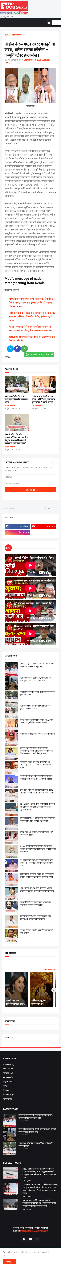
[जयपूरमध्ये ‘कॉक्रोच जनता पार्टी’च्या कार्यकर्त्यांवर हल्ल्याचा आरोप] (9, 1149)
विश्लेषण (6, 1090)
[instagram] (37, 1239)
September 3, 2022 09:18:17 (37, 60)
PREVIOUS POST (50, 508)
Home (7, 35)
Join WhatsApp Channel (41, 354)
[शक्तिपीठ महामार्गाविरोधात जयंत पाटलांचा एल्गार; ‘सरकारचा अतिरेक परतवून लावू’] (9, 1121)
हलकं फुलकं (7, 1099)
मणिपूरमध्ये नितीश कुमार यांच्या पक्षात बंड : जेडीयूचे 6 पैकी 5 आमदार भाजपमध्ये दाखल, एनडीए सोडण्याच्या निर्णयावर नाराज (31, 302)
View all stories (49, 969)
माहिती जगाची (8, 1082)
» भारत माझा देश (15, 35)
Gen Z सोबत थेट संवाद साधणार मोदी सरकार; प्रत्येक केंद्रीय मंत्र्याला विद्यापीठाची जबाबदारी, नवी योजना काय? (38, 849)
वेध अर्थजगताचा (9, 1095)
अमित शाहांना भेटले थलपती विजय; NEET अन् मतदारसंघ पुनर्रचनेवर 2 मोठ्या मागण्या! (43, 399)
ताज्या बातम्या (8, 1068)
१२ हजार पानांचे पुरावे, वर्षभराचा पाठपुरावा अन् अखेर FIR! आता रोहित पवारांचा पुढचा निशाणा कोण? (36, 863)
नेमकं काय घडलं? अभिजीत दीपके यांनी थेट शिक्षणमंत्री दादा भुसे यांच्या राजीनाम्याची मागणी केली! (36, 765)
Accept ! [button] (9, 1261)
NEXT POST (8, 508)
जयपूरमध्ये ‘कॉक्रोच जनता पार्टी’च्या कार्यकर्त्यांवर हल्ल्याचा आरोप (16, 399)
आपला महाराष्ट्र (9, 1064)
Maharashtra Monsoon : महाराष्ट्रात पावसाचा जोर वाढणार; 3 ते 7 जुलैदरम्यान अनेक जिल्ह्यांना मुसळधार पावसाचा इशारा (39, 1203)
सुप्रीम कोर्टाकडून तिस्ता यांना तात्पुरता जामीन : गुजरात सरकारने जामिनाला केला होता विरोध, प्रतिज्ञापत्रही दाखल (32, 316)
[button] (49, 22)
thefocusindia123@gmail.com (34, 1231)
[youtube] (30, 1239)
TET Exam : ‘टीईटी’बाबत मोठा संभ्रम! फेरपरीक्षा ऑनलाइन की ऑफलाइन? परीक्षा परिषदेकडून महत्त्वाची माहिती (37, 807)
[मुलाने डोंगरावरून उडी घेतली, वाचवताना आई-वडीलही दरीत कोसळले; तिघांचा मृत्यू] (9, 1135)
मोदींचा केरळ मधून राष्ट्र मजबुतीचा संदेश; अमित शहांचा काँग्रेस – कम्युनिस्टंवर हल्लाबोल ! (30, 50)
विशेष (5, 1086)
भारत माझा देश (8, 1077)
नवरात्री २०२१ (8, 1073)
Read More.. (10, 405)
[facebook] (24, 1239)
